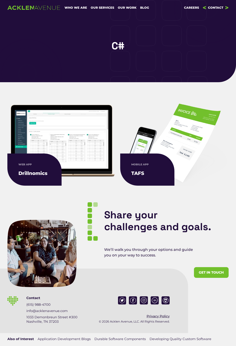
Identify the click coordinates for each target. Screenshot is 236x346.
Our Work (127, 7)
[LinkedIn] (155, 300)
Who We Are (76, 7)
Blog (144, 7)
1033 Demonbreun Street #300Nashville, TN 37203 (51, 319)
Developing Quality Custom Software (180, 339)
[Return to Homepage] (33, 7)
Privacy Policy (158, 316)
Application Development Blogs (64, 339)
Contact (215, 7)
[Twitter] (122, 300)
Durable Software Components (120, 339)
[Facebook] (133, 300)
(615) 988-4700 (38, 305)
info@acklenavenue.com (47, 311)
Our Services (102, 7)
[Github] (166, 300)
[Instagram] (144, 300)
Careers (191, 7)
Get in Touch (211, 272)
